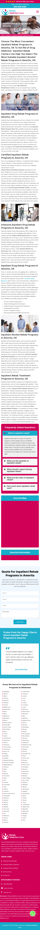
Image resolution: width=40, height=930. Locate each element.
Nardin (25, 731)
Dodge (5, 753)
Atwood (5, 705)
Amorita (8, 35)
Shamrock (26, 771)
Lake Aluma (26, 691)
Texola (24, 800)
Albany (5, 694)
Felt (4, 780)
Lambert (25, 694)
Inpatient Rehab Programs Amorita (22, 35)
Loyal (24, 707)
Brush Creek (7, 727)
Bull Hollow (6, 729)
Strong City (26, 789)
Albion (5, 696)
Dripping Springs (8, 760)
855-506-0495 (8, 884)
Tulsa (24, 802)
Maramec (25, 713)
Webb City (26, 811)
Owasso (25, 749)
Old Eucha (26, 747)
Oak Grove (26, 740)
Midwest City (26, 720)
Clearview (6, 744)
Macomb (25, 709)
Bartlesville (6, 709)
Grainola (6, 791)
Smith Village (26, 778)
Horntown (6, 811)
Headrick (6, 798)
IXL (4, 813)
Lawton (25, 696)
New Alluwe (26, 736)
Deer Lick (6, 751)
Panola (25, 751)
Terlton (25, 798)
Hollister (5, 807)
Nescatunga (26, 733)
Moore (24, 722)
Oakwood (25, 742)
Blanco (5, 720)
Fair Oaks (6, 775)
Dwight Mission (7, 764)
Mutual (25, 729)
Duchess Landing (8, 762)
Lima (24, 700)
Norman (25, 738)
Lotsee (25, 702)
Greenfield (6, 795)
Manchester (26, 711)
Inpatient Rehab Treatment (11, 864)
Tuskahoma (26, 804)
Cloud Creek (7, 747)
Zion (24, 820)
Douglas (5, 758)
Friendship (6, 784)
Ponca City (26, 758)
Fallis (5, 778)
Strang (25, 787)
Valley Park (26, 807)
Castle (5, 736)
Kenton (5, 818)
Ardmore (6, 700)
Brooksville (6, 725)
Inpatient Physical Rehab (10, 868)
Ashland (5, 702)
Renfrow (25, 762)
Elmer (5, 769)
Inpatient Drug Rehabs (10, 861)
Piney (24, 756)
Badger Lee (6, 707)
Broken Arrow (7, 722)
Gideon (5, 789)
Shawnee (25, 773)
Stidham (25, 782)
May (24, 716)
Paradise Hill (26, 753)
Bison (5, 711)
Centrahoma (7, 738)
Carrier (5, 733)
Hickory (5, 802)
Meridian (25, 718)
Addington (6, 691)
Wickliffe (25, 813)
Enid (4, 771)
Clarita (5, 742)
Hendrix (5, 800)
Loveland (25, 705)
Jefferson (6, 815)
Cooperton (6, 749)
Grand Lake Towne (9, 793)
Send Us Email (8, 888)
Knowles (5, 822)
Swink (24, 795)
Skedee (25, 775)
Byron (5, 731)
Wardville (25, 809)
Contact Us (6, 875)
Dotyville (5, 756)
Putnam (25, 760)
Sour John (26, 780)
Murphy (25, 725)
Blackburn (6, 716)
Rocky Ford (26, 764)
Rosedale (25, 767)
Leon (24, 698)
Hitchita (5, 804)
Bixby (5, 713)
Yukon (24, 818)
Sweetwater (26, 793)
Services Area (7, 871)
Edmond (5, 767)
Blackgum (6, 718)
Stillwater (25, 784)
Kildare (5, 820)
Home (3, 35)
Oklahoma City (27, 744)
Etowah (5, 773)
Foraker (5, 782)
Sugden (25, 791)
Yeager (25, 815)
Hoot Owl (6, 809)
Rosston (25, 769)
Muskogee (26, 727)
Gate (4, 787)
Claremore (6, 740)
